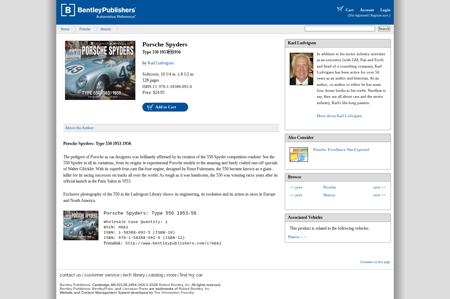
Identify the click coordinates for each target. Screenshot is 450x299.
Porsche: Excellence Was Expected (341, 149)
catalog (155, 275)
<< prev (296, 187)
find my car (191, 275)
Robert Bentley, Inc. (195, 289)
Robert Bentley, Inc (174, 285)
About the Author (79, 128)
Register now (379, 15)
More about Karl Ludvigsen (339, 116)
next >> (379, 187)
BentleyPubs (102, 289)
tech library (134, 275)
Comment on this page (375, 262)
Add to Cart (165, 107)
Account (367, 10)
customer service (102, 275)
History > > (297, 237)
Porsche (84, 29)
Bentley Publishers (75, 285)
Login (385, 10)
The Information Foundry (174, 292)
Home (65, 29)
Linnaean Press (135, 289)
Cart (350, 10)
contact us (70, 275)
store (171, 275)
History (106, 29)
